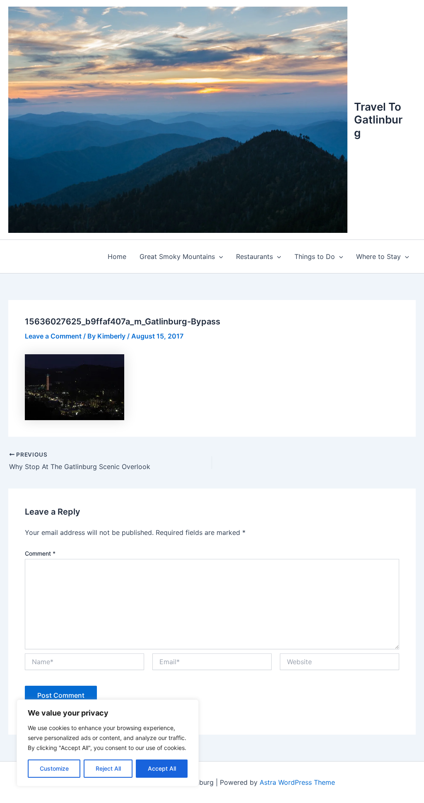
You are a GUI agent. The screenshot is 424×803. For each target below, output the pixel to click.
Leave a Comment (53, 336)
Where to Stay (378, 256)
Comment (40, 553)
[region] (108, 742)
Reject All (108, 768)
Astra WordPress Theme (297, 782)
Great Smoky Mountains (177, 256)
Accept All (162, 768)
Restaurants (254, 256)
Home (117, 256)
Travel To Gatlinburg (378, 119)
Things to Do (314, 256)
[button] (219, 256)
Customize (54, 768)
